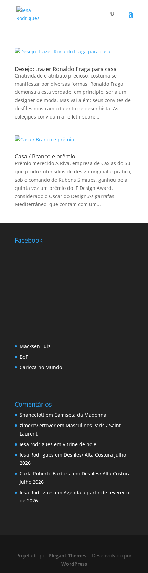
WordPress (74, 564)
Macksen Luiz (35, 346)
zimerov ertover (38, 425)
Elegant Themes (67, 555)
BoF (24, 357)
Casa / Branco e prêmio (45, 156)
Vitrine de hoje (79, 444)
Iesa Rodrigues (37, 454)
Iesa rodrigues (36, 444)
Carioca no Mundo (41, 367)
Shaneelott (32, 414)
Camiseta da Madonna (80, 414)
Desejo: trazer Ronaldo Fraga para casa (66, 69)
